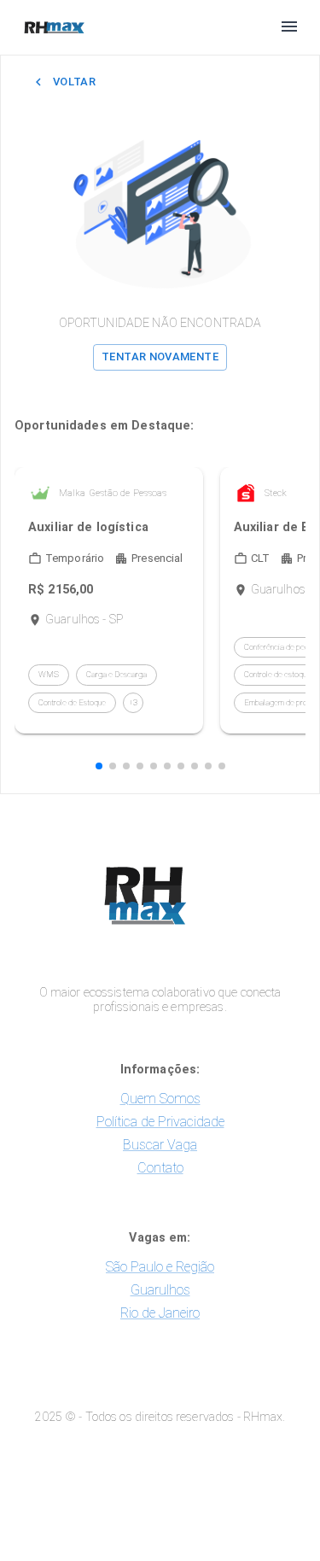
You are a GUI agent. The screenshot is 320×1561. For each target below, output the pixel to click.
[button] (99, 766)
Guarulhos (160, 1290)
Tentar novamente (160, 356)
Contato (160, 1168)
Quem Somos (160, 1098)
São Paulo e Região (160, 1267)
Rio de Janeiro (160, 1313)
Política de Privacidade (160, 1122)
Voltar (74, 81)
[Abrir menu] (289, 27)
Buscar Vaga (160, 1145)
